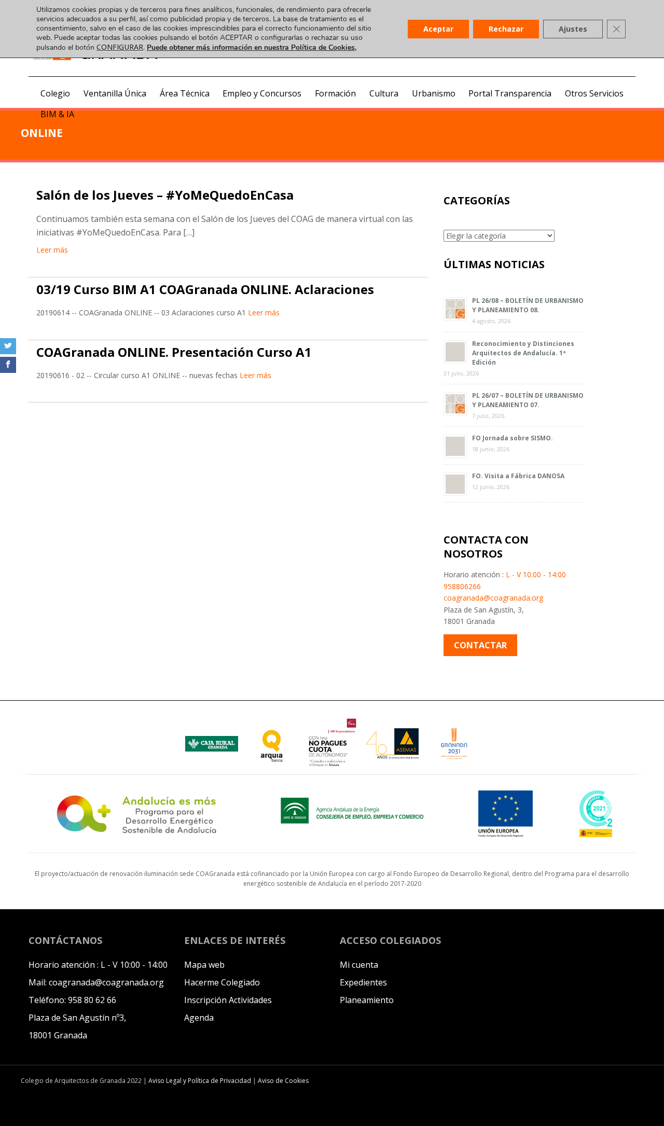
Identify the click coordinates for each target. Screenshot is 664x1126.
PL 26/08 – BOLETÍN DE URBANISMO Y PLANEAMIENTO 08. (528, 305)
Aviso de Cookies (283, 1080)
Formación (335, 93)
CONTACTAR (480, 645)
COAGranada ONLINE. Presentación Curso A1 (174, 351)
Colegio (55, 93)
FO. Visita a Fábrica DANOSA (518, 475)
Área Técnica (185, 93)
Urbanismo (433, 93)
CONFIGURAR (119, 47)
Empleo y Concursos (262, 93)
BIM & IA (57, 114)
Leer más (52, 250)
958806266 (462, 586)
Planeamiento (367, 1000)
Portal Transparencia (509, 93)
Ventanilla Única (115, 93)
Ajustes (573, 29)
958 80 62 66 (92, 1000)
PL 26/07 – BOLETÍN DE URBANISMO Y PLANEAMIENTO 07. (528, 400)
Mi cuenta (359, 964)
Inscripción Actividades (228, 1000)
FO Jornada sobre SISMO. (512, 438)
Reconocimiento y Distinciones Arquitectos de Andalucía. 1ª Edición (523, 353)
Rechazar (506, 29)
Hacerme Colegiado (222, 982)
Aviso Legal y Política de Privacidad (200, 1080)
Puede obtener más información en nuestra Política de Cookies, (251, 47)
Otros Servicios (594, 93)
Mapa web (204, 964)
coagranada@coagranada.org (493, 598)
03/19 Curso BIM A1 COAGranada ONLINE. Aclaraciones (205, 289)
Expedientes (363, 982)
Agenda (199, 1017)
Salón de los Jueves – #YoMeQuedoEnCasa (165, 194)
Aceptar (438, 29)
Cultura (383, 93)
